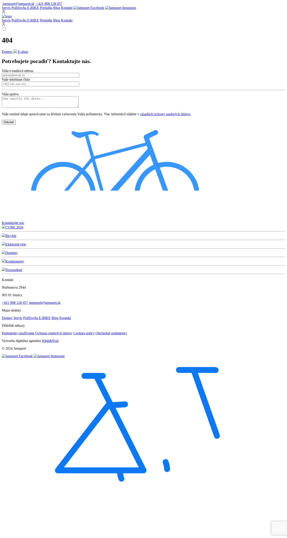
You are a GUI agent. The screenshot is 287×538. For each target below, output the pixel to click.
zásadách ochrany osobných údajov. (165, 114)
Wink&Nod (50, 341)
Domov (7, 52)
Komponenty (14, 261)
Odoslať (9, 122)
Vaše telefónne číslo (16, 79)
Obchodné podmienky (111, 333)
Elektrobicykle (15, 244)
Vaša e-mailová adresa (17, 71)
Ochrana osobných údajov (53, 333)
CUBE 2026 (14, 227)
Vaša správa (10, 94)
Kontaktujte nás (13, 223)
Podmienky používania (18, 333)
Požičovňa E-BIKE (25, 8)
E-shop (23, 52)
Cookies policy (84, 333)
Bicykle (10, 236)
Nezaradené (13, 270)
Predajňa (46, 8)
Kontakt (66, 8)
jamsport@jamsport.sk (45, 303)
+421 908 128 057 (15, 303)
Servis (6, 8)
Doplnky (11, 253)
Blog (56, 8)
